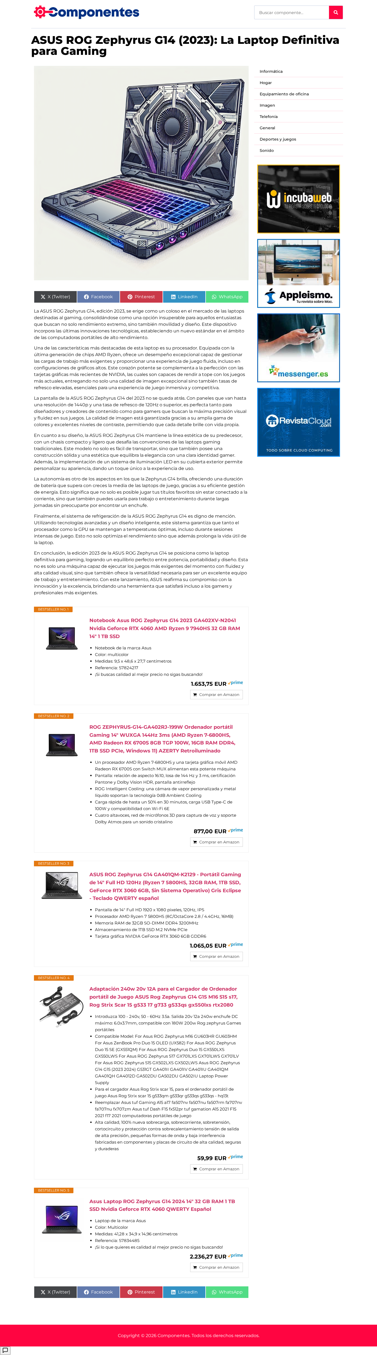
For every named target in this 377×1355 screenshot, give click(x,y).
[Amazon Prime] (235, 683)
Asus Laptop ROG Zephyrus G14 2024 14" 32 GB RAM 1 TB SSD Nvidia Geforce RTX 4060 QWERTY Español (162, 1205)
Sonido (267, 150)
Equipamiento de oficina (284, 94)
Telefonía (269, 116)
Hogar (266, 82)
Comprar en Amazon (219, 694)
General (267, 127)
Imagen (267, 105)
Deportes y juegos (278, 139)
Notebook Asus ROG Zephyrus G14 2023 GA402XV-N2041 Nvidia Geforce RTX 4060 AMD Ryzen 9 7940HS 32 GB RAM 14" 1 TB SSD (164, 628)
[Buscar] (336, 12)
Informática (271, 71)
